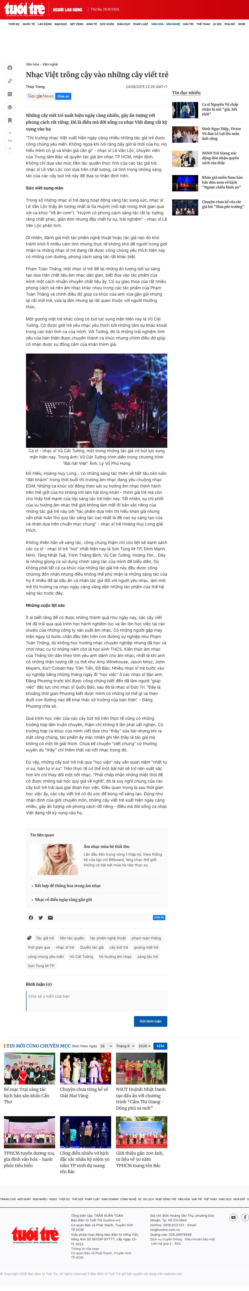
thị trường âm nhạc (115, 956)
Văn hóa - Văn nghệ (165, 24)
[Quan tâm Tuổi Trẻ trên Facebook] (245, 1217)
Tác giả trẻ (45, 938)
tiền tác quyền (72, 938)
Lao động (45, 24)
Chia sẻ (63, 96)
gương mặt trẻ (146, 947)
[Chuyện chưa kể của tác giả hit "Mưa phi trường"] (185, 207)
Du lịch (148, 1199)
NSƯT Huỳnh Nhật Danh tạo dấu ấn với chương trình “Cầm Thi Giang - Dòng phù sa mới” (141, 1099)
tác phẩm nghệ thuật (108, 938)
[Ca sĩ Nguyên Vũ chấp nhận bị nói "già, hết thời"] (185, 110)
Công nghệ (128, 1199)
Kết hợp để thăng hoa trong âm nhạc (68, 886)
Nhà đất (239, 1199)
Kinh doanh (109, 1199)
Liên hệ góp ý (161, 1244)
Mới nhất (24, 1199)
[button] (10, 133)
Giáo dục (123, 24)
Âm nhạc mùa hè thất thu (107, 846)
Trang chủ (8, 1199)
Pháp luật (140, 24)
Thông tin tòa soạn (85, 1249)
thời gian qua (39, 947)
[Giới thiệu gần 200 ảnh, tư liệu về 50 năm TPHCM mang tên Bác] (141, 1132)
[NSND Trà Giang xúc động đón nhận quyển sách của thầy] (185, 159)
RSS (178, 1244)
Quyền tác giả (92, 947)
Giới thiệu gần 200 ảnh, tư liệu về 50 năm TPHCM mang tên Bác (140, 1159)
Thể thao (203, 24)
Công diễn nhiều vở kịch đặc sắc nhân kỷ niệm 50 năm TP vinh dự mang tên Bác (85, 1163)
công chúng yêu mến (46, 956)
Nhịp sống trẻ (166, 1199)
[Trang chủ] (5, 24)
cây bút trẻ (118, 947)
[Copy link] (10, 81)
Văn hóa (184, 1199)
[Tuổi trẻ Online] (35, 1235)
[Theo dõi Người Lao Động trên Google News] (40, 96)
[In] (10, 107)
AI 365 (217, 24)
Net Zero (77, 24)
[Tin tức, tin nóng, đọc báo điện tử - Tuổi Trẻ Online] (28, 9)
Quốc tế (29, 24)
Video (53, 1199)
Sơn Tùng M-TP (41, 966)
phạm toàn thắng (146, 938)
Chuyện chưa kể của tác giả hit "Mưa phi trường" (223, 204)
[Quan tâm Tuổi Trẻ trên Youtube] (233, 1217)
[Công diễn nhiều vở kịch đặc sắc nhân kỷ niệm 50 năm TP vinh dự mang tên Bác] (85, 1132)
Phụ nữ (230, 24)
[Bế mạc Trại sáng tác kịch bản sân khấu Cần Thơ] (29, 1069)
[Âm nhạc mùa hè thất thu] (55, 859)
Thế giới (77, 1199)
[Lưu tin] (10, 121)
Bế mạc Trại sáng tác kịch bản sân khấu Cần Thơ (26, 1095)
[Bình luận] (10, 94)
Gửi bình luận (150, 1021)
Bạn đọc (61, 24)
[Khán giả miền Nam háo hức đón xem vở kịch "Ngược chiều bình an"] (185, 183)
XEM (160, 1046)
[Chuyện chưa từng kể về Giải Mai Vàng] (85, 1069)
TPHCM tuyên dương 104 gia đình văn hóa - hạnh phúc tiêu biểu (29, 1159)
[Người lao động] (67, 9)
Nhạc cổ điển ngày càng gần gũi (63, 900)
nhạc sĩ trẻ (65, 947)
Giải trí (188, 24)
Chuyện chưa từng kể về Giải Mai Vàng (84, 1092)
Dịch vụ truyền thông (166, 1239)
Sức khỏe (107, 24)
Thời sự (14, 24)
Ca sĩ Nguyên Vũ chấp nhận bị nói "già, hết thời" (220, 109)
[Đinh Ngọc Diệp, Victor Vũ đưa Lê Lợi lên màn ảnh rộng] (185, 134)
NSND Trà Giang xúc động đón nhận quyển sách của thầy (220, 158)
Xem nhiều (40, 1199)
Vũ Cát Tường (81, 956)
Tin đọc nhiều (186, 92)
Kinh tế (91, 24)
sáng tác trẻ (147, 956)
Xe (140, 1199)
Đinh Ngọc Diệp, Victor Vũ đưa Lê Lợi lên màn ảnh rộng (221, 134)
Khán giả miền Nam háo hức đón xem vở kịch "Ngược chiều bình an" (222, 182)
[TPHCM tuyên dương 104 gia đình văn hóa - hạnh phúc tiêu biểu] (29, 1132)
